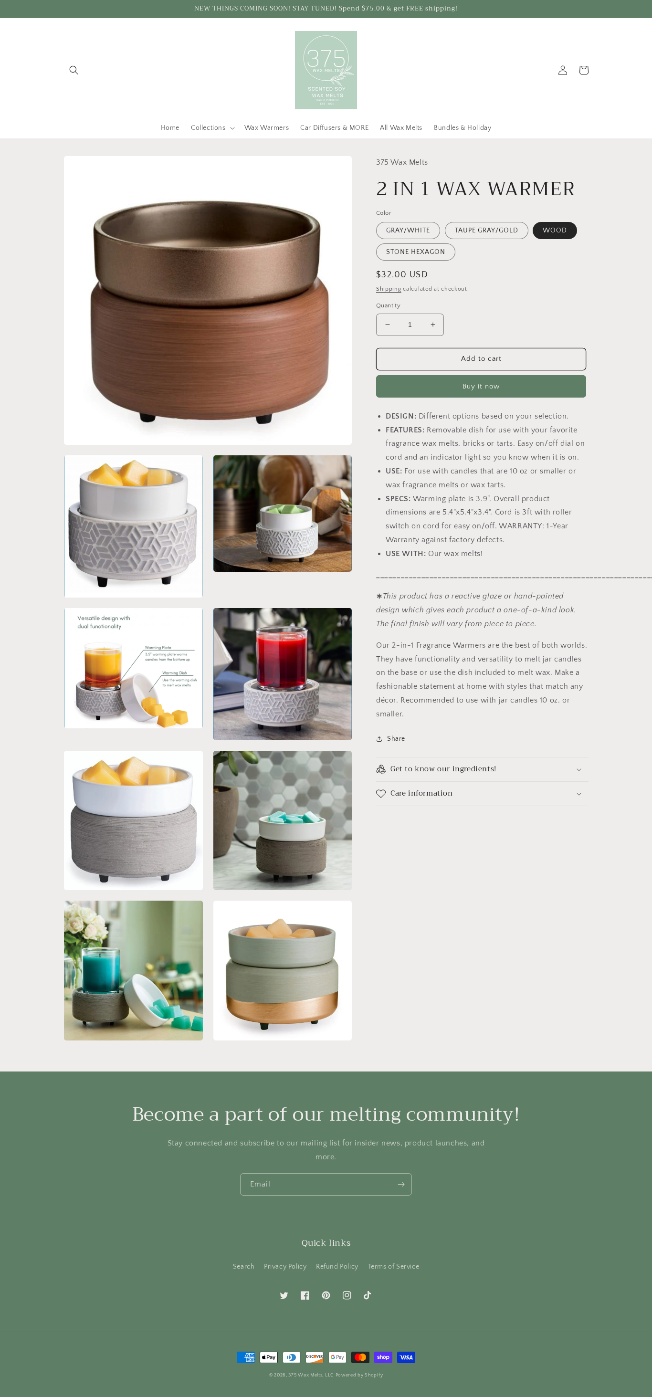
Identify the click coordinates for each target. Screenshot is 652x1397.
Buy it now (481, 386)
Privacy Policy (285, 1267)
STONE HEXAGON (415, 252)
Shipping (388, 289)
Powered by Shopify (359, 1375)
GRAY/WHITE (408, 230)
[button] (73, 70)
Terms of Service (394, 1267)
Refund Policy (337, 1267)
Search (244, 1267)
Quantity (388, 305)
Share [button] (396, 739)
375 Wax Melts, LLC (311, 1375)
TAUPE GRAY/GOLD (486, 230)
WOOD (555, 230)
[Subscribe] (400, 1184)
